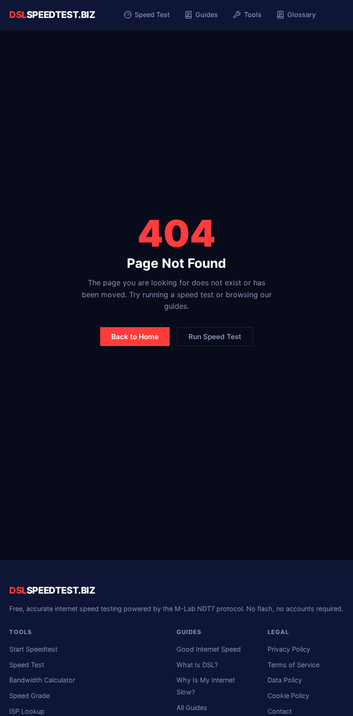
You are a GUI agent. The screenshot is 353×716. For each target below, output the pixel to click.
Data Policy (285, 680)
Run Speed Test (214, 336)
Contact (280, 711)
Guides (206, 14)
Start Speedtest (33, 649)
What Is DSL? (197, 665)
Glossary (301, 14)
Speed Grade (29, 695)
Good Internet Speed (208, 649)
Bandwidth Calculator (42, 680)
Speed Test (152, 14)
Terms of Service (293, 665)
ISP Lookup (27, 711)
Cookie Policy (288, 695)
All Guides (191, 707)
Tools (253, 14)
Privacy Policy (289, 649)
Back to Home (135, 336)
